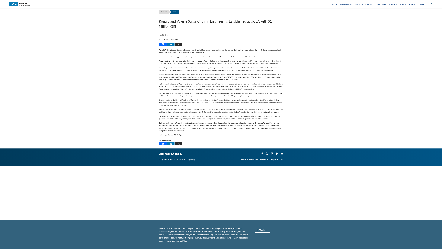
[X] (178, 44)
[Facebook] (163, 44)
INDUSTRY (412, 4)
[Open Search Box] (431, 4)
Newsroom (164, 12)
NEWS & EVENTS (346, 4)
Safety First (274, 160)
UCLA (281, 160)
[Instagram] (272, 152)
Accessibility (253, 160)
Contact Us (244, 160)
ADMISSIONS (381, 4)
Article (174, 12)
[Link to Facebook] (262, 152)
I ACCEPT (262, 229)
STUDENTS (393, 4)
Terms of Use (264, 160)
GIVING (422, 4)
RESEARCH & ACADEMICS (364, 4)
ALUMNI (403, 4)
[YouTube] (282, 152)
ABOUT (334, 4)
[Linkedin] (170, 44)
